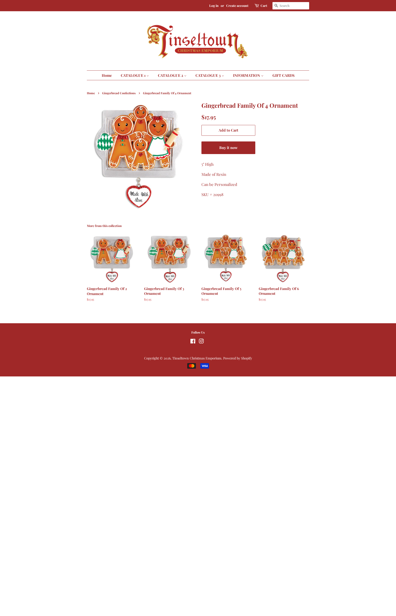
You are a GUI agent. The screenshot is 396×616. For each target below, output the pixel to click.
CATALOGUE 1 (133, 75)
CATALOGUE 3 (208, 75)
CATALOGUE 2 (171, 75)
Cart (264, 5)
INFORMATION (247, 75)
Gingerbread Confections (119, 93)
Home (107, 75)
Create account (237, 5)
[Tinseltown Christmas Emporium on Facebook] (192, 342)
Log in (214, 5)
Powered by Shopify (237, 358)
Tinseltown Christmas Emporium (196, 358)
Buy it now (228, 147)
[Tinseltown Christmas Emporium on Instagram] (201, 342)
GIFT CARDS (283, 75)
